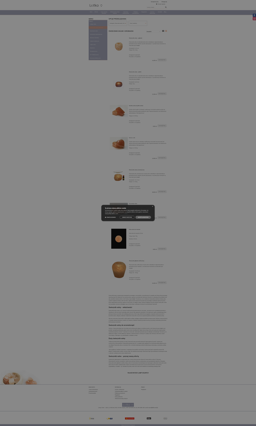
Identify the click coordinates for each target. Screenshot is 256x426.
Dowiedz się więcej (123, 213)
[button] (110, 217)
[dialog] (128, 213)
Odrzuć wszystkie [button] (127, 217)
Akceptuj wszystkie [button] (143, 217)
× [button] (152, 206)
